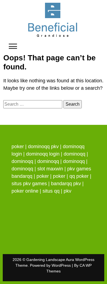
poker (18, 146)
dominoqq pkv (43, 146)
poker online (25, 191)
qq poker (79, 176)
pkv (67, 191)
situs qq (51, 191)
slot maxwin (50, 168)
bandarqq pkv (66, 183)
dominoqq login (43, 154)
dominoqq (74, 154)
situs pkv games (29, 183)
